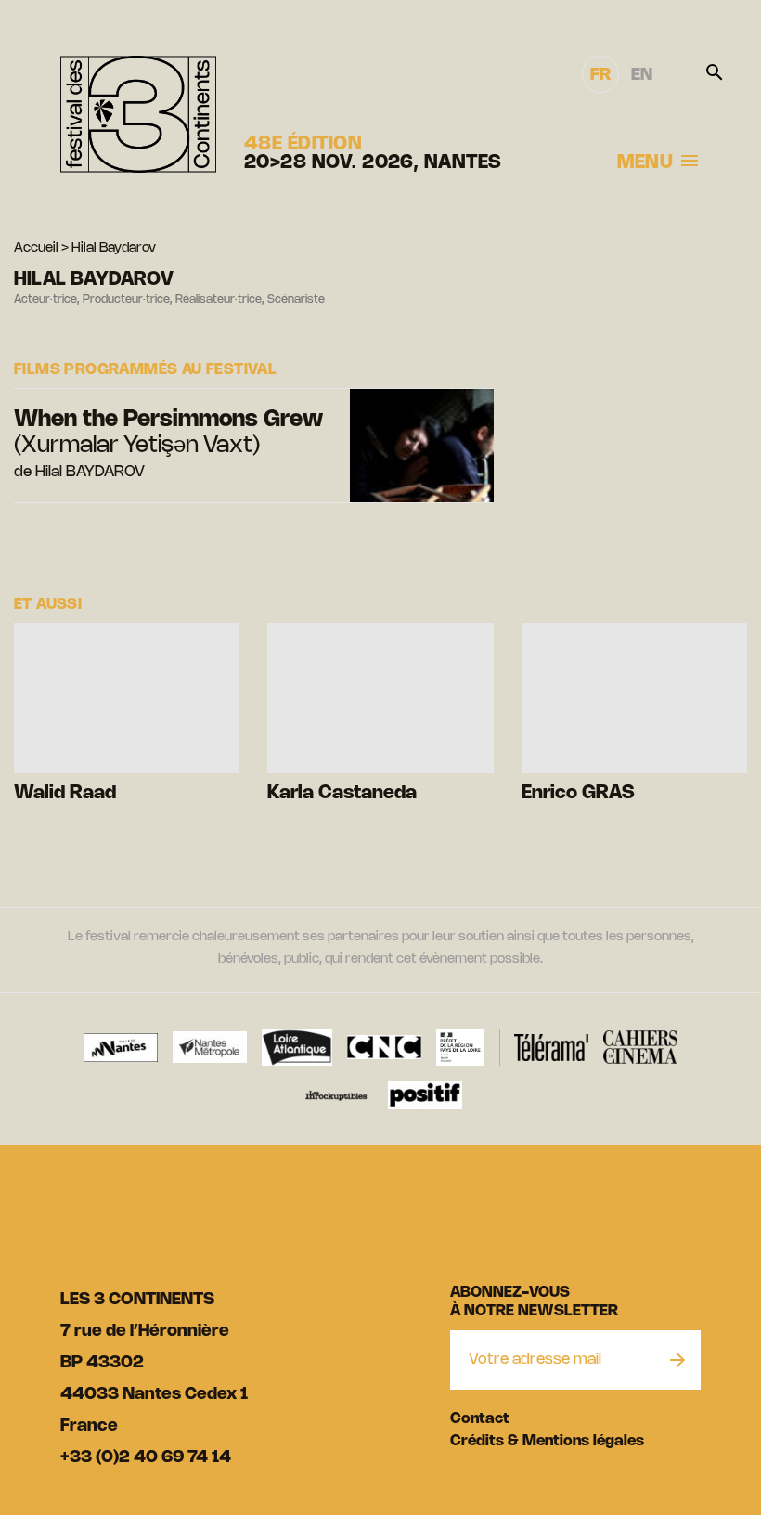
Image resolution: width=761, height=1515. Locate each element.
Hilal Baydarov (113, 248)
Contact (479, 1419)
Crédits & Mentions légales (547, 1441)
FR (600, 75)
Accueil (36, 248)
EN (641, 75)
